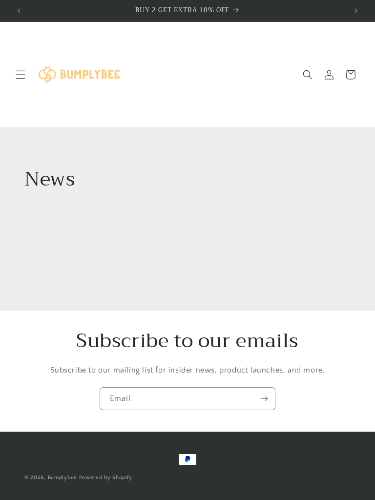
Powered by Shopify (105, 477)
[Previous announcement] (19, 10)
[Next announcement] (356, 10)
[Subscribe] (264, 398)
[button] (20, 74)
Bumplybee (62, 477)
